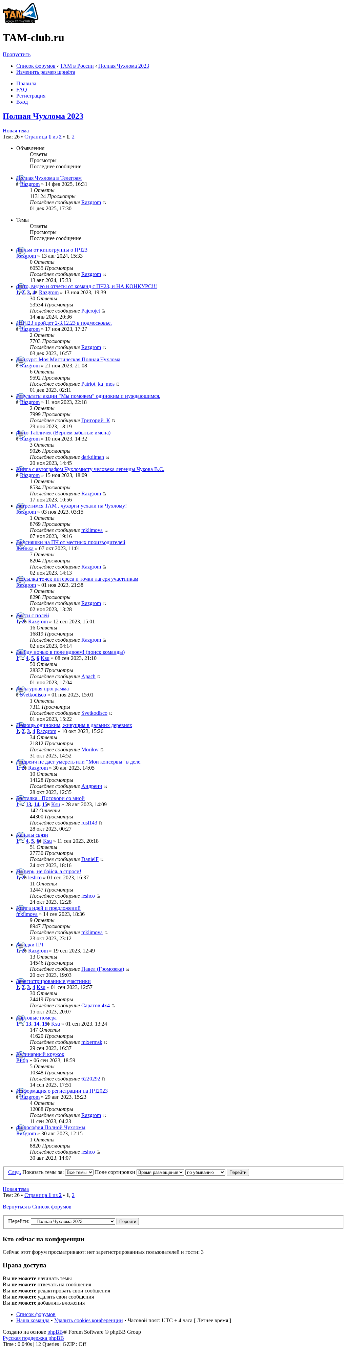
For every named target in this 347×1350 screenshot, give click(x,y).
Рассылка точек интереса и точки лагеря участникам (77, 579)
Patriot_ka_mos (98, 384)
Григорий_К (95, 420)
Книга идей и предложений (48, 908)
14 (36, 804)
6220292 (90, 1078)
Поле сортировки (116, 1172)
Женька (25, 548)
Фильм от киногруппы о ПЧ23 (51, 250)
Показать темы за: (43, 1172)
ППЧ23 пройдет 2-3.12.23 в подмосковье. (64, 323)
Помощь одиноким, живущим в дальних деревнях (74, 725)
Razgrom (30, 184)
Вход (22, 102)
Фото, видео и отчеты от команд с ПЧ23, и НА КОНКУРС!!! (86, 286)
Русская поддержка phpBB (33, 1338)
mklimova (92, 530)
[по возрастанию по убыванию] (217, 1172)
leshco (35, 877)
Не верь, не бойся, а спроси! (48, 871)
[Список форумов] (21, 21)
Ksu (45, 658)
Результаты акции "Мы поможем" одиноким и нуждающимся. (88, 396)
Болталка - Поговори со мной (50, 798)
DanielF (90, 859)
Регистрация (30, 96)
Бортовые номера (36, 1018)
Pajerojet (90, 311)
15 (44, 804)
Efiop (22, 1060)
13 (28, 804)
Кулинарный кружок (40, 1054)
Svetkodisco (33, 695)
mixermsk (91, 1042)
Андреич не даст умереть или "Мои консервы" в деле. (79, 762)
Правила (26, 83)
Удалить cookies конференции (88, 1320)
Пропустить (16, 54)
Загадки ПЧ (29, 944)
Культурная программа (42, 688)
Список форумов (36, 66)
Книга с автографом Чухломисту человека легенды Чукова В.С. (90, 469)
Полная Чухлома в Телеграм (49, 178)
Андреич (91, 786)
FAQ (21, 89)
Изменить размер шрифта (45, 72)
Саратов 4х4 (95, 1005)
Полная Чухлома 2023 (123, 66)
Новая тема (16, 130)
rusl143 (89, 823)
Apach (88, 676)
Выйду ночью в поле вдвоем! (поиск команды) (70, 652)
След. (14, 1172)
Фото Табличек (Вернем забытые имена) (63, 432)
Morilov (90, 749)
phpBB (55, 1332)
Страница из (43, 137)
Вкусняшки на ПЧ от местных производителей (70, 542)
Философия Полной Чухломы (50, 1127)
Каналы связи (32, 835)
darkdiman (92, 457)
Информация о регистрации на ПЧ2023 (62, 1091)
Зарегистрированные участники (53, 981)
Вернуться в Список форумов (37, 1206)
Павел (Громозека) (102, 969)
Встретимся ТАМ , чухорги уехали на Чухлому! (71, 506)
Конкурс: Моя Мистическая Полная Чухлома (68, 359)
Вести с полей (32, 615)
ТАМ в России (77, 66)
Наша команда (32, 1320)
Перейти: (18, 1221)
